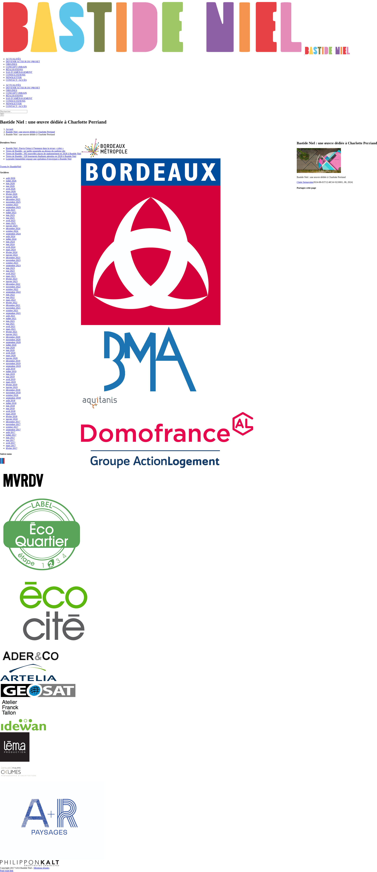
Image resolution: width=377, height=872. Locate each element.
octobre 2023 (12, 263)
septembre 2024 (13, 234)
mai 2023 (10, 271)
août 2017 (10, 432)
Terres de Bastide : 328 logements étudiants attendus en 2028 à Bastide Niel (41, 156)
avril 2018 (10, 411)
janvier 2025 (12, 226)
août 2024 (10, 236)
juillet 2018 (11, 403)
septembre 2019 (13, 366)
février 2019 (11, 384)
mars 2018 (11, 414)
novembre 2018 (13, 392)
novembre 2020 (13, 339)
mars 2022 (11, 300)
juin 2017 (10, 437)
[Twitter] (1, 461)
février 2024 (11, 252)
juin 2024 (10, 241)
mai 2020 (10, 350)
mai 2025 (10, 218)
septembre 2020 (13, 342)
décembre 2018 (13, 390)
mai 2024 (10, 244)
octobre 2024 (12, 231)
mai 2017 (10, 440)
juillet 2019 (11, 371)
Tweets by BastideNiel (10, 166)
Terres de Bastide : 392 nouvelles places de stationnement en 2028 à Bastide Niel (43, 153)
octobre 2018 (12, 395)
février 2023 (11, 279)
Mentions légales (41, 868)
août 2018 (10, 400)
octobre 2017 (12, 427)
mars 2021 (11, 329)
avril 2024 (10, 247)
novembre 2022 (13, 286)
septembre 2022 (13, 292)
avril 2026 (10, 189)
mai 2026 (10, 186)
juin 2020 (10, 347)
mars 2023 (11, 276)
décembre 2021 (13, 305)
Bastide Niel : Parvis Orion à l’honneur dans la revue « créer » (35, 148)
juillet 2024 (11, 239)
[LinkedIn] (2, 461)
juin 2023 (10, 268)
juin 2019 (10, 374)
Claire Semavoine (305, 182)
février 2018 (11, 416)
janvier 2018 (12, 419)
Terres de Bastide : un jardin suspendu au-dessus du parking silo (35, 151)
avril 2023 (10, 273)
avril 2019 (10, 379)
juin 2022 (10, 294)
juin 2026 (10, 183)
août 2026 (10, 178)
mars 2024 (11, 249)
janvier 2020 (12, 358)
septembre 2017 (13, 429)
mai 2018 (10, 408)
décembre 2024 (13, 228)
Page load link (6, 870)
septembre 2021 (13, 313)
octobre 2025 (12, 204)
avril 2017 (10, 443)
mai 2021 (10, 324)
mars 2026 (11, 191)
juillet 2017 (11, 435)
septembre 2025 (13, 207)
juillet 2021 (11, 318)
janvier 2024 (12, 255)
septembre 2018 (13, 398)
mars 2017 (11, 445)
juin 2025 (10, 215)
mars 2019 (11, 382)
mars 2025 (11, 223)
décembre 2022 (13, 284)
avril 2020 (10, 353)
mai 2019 (10, 376)
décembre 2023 (13, 257)
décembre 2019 (13, 361)
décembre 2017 (13, 421)
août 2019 (10, 369)
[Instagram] (3, 461)
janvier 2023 (12, 281)
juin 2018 (10, 406)
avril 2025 (10, 220)
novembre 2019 (13, 363)
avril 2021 (10, 326)
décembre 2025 (13, 199)
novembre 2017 (13, 424)
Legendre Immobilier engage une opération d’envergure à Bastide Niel (38, 159)
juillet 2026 (11, 181)
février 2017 (11, 448)
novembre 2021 (13, 308)
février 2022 (11, 302)
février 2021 (11, 331)
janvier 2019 (12, 387)
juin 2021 (10, 321)
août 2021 (10, 316)
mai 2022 (10, 297)
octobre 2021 (12, 310)
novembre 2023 (13, 260)
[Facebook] (0, 461)
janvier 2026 (12, 196)
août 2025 (10, 210)
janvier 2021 (12, 334)
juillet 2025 (11, 212)
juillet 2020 (11, 345)
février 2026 (11, 194)
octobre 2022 (12, 289)
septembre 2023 (13, 265)
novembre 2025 (13, 202)
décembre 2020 (13, 337)
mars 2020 (11, 355)
